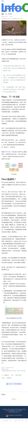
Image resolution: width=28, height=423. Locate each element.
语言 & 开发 (18, 375)
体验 (20, 192)
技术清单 (19, 318)
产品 (12, 375)
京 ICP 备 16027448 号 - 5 (14, 412)
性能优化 (9, 378)
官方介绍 (7, 152)
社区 (3, 378)
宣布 (22, 40)
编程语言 (6, 375)
